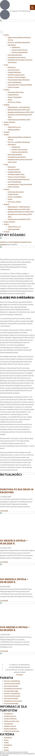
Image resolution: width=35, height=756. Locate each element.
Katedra (6, 90)
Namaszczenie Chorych (19, 50)
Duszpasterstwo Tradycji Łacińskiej (20, 85)
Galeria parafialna (14, 129)
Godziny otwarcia (10, 716)
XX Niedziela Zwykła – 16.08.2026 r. (14, 542)
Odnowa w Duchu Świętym (17, 77)
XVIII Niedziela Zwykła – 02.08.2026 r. (15, 629)
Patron (10, 100)
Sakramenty (12, 45)
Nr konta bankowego (11, 691)
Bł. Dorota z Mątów (14, 102)
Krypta (6, 742)
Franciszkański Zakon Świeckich (19, 80)
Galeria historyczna (14, 127)
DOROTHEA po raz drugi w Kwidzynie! (16, 491)
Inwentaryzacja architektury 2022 (19, 119)
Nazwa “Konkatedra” (15, 97)
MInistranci (12, 67)
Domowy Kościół (13, 70)
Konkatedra (8, 737)
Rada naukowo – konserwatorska (19, 107)
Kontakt (6, 132)
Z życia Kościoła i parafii (12, 683)
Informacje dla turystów (16, 92)
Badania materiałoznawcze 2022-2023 (21, 112)
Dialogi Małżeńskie (14, 72)
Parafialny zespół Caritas (16, 75)
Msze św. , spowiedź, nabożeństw (19, 42)
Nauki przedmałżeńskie (20, 52)
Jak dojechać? (8, 714)
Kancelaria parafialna (15, 55)
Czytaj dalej (4, 511)
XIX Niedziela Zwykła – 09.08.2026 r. (14, 581)
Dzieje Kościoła (13, 95)
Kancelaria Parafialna (11, 686)
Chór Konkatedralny (14, 82)
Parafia (6, 35)
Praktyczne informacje (11, 721)
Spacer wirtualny (9, 122)
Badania (6, 105)
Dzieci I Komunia (13, 87)
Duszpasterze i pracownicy (17, 57)
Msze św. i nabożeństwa (12, 681)
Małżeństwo (16, 47)
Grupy (6, 65)
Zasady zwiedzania (10, 719)
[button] (1, 32)
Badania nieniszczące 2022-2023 (19, 110)
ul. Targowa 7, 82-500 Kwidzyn (20, 11)
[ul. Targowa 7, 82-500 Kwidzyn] (5, 14)
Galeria (6, 125)
